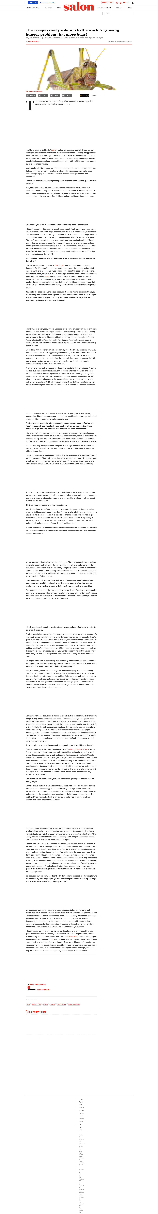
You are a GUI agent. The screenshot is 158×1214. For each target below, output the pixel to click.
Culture (48, 8)
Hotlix (51, 939)
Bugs (28, 1004)
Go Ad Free (80, 1127)
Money (119, 8)
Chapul (46, 277)
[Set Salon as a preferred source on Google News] (84, 95)
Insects (52, 1004)
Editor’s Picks (36, 1004)
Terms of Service (81, 1116)
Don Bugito (59, 265)
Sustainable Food (74, 1004)
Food (59, 8)
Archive (81, 1121)
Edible (53, 150)
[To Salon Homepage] (79, 6)
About (81, 1102)
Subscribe (33, 3)
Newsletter (107, 3)
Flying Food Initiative (78, 750)
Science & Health (103, 8)
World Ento (72, 937)
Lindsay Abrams (33, 41)
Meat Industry (61, 1004)
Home (81, 1099)
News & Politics (33, 8)
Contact (81, 1107)
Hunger (45, 1004)
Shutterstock (38, 91)
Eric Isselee (29, 91)
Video (129, 8)
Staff (80, 1105)
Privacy (81, 1110)
